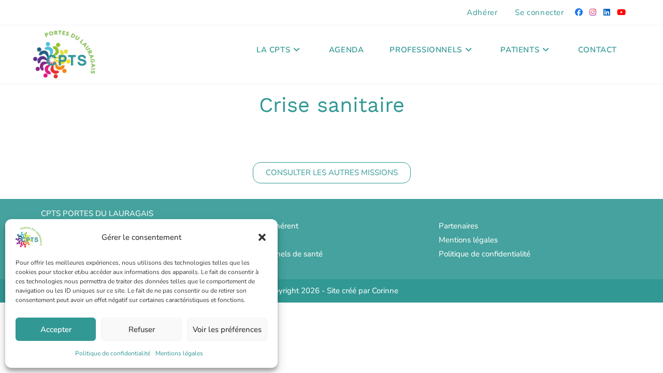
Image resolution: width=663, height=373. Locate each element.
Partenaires (458, 226)
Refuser (141, 329)
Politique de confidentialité (112, 353)
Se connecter (539, 12)
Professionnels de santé (281, 254)
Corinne (385, 290)
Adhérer (482, 12)
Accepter (55, 329)
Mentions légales (179, 353)
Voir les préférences (227, 329)
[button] (262, 237)
